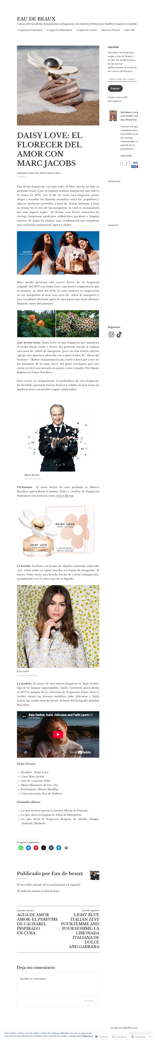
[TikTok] (119, 334)
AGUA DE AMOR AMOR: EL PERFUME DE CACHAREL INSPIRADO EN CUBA (37, 922)
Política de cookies (90, 1036)
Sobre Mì (129, 30)
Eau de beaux (54, 173)
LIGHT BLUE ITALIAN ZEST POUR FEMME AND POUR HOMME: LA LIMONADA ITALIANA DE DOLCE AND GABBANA (80, 929)
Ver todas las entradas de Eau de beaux (38, 891)
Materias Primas (110, 30)
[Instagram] (111, 334)
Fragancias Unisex (87, 30)
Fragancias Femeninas (30, 30)
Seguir (115, 88)
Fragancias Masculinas (59, 30)
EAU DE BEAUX (36, 19)
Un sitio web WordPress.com (123, 1028)
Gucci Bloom (64, 495)
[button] (36, 324)
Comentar (89, 1000)
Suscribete (113, 47)
